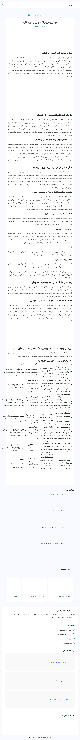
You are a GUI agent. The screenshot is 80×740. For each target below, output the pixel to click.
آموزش (36, 26)
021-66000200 (8, 5)
